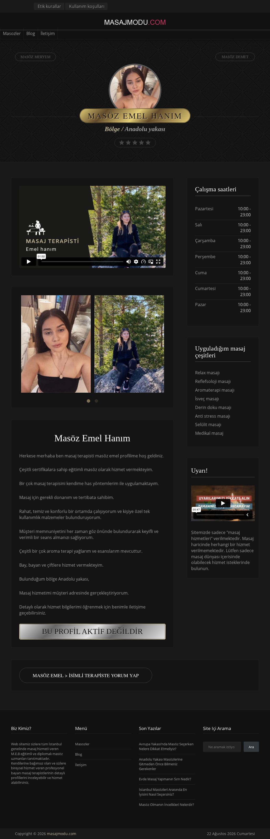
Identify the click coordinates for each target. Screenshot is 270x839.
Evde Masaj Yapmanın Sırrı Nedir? (165, 779)
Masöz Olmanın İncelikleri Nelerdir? (166, 804)
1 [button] (88, 401)
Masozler (12, 33)
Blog (30, 33)
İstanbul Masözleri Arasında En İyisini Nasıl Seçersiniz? (163, 792)
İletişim (48, 33)
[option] (56, 344)
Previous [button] (19, 344)
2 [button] (96, 401)
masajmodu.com (61, 833)
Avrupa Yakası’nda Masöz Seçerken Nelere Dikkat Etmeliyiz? (166, 746)
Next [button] (165, 344)
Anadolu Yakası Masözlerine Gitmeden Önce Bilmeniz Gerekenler (160, 764)
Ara (251, 747)
